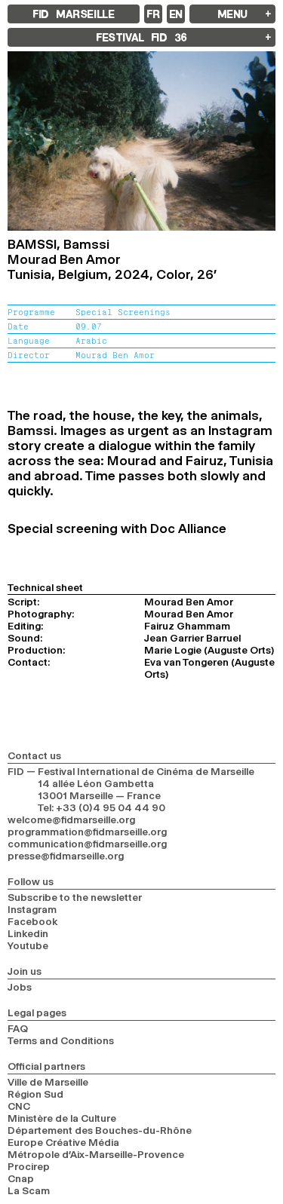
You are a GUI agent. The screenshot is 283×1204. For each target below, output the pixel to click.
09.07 (88, 326)
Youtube (28, 945)
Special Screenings (123, 312)
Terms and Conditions (61, 1040)
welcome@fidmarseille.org (71, 819)
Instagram (32, 909)
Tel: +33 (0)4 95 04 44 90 (101, 807)
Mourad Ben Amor (115, 355)
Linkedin (28, 933)
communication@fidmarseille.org (87, 844)
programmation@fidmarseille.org (87, 832)
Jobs (20, 987)
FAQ (18, 1028)
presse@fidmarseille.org (66, 856)
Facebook (33, 921)
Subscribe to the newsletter (75, 897)
